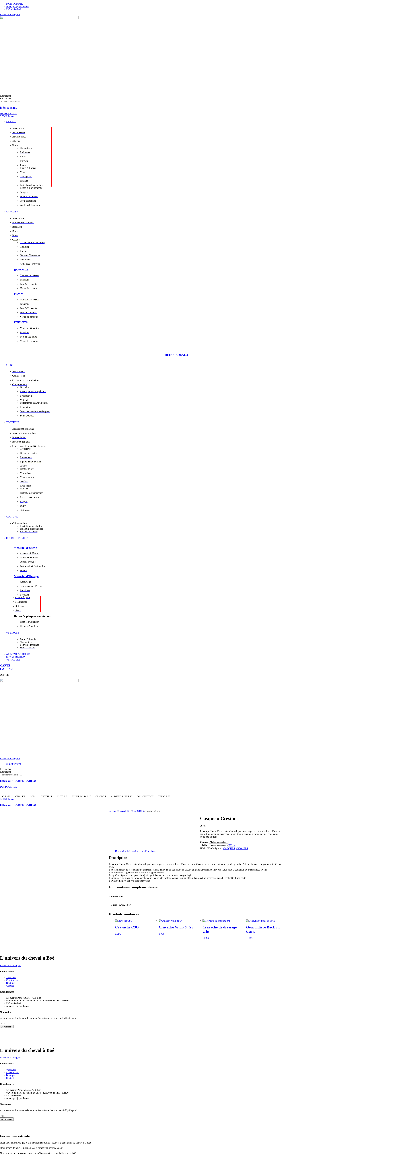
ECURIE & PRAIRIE (81, 796)
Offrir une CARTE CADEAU (18, 781)
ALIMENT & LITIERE (121, 796)
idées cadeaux (8, 107)
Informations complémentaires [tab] (141, 851)
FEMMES (20, 294)
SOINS (33, 796)
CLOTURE (62, 796)
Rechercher (5, 95)
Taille (204, 845)
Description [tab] (120, 851)
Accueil (113, 811)
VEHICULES (164, 796)
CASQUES (138, 811)
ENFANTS (21, 322)
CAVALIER (20, 796)
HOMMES (21, 269)
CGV (57, 1032)
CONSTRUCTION (145, 796)
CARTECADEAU (6, 667)
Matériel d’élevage (26, 576)
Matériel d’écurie (25, 547)
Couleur (204, 842)
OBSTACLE (101, 796)
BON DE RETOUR (72, 1032)
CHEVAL (6, 796)
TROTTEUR (47, 796)
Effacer (231, 845)
